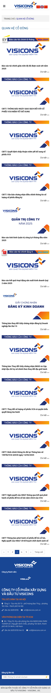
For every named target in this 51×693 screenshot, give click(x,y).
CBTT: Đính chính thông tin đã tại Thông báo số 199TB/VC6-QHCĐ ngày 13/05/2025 (22, 453)
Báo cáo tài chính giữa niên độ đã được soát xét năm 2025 (25, 67)
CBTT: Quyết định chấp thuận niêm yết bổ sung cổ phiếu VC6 (23, 153)
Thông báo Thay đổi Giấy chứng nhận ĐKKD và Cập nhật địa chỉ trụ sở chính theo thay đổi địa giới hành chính (24, 369)
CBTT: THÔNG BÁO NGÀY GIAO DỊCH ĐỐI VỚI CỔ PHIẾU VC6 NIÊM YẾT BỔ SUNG (23, 110)
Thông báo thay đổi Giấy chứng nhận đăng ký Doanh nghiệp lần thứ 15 (25, 324)
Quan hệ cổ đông (25, 18)
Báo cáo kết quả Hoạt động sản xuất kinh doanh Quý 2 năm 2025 (25, 282)
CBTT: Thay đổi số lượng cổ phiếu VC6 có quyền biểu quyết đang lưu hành (25, 410)
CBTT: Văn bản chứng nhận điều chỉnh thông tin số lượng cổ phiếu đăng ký (24, 196)
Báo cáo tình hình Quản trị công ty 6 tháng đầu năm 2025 (24, 239)
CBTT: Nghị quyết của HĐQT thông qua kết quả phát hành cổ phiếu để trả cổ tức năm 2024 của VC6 (24, 496)
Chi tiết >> (44, 71)
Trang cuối (39, 552)
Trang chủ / (10, 18)
